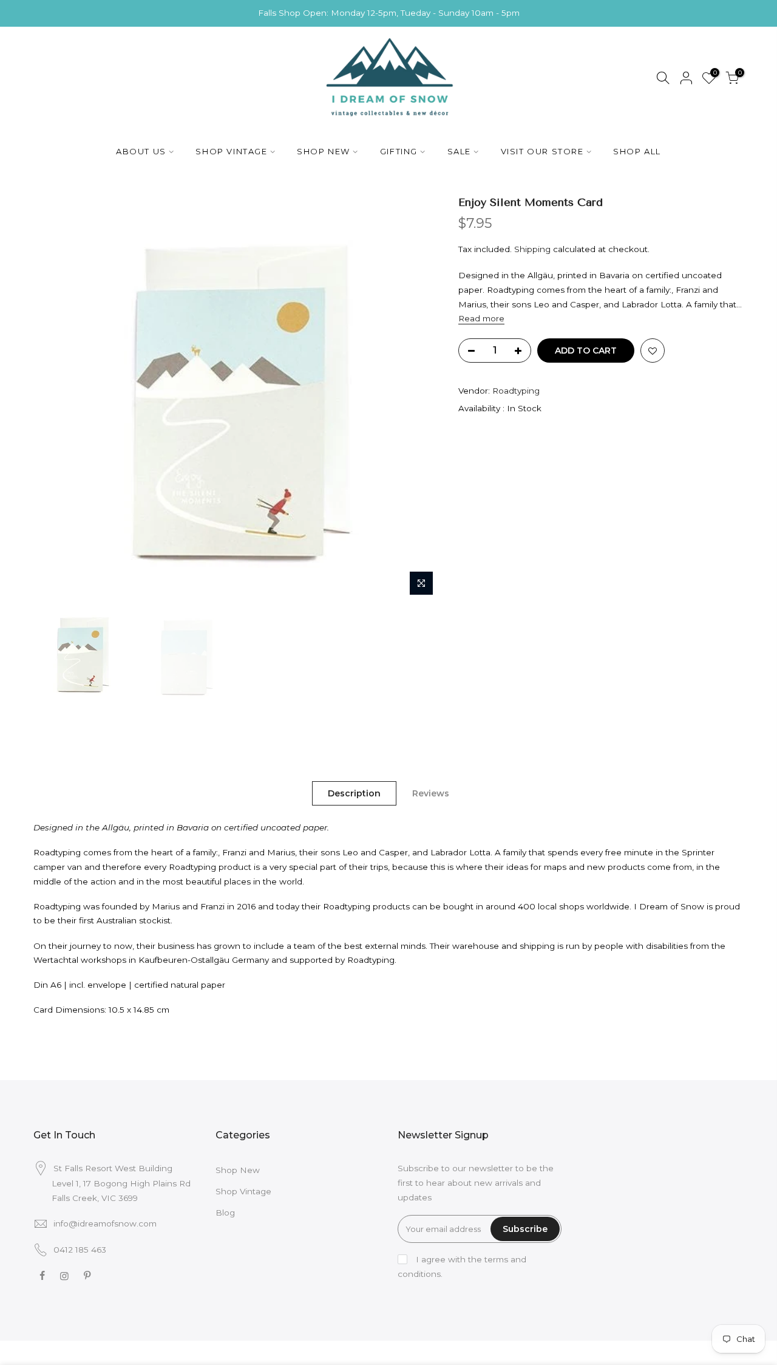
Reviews (430, 793)
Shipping (532, 249)
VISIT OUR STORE (542, 151)
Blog (225, 1212)
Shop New (237, 1170)
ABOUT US (141, 151)
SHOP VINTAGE (231, 151)
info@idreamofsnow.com (105, 1223)
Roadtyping (516, 390)
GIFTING (399, 151)
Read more (481, 318)
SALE (459, 151)
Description (354, 793)
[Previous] (54, 398)
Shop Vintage (243, 1191)
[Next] (418, 398)
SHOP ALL (637, 151)
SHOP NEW (323, 151)
